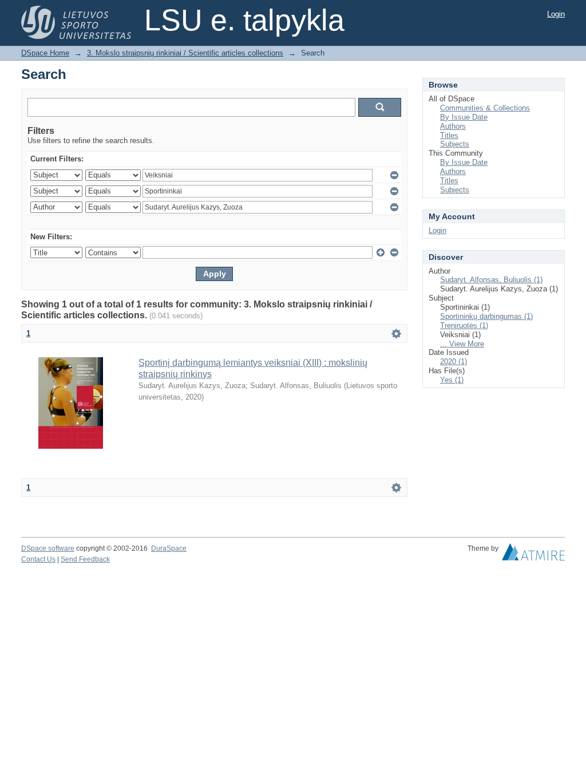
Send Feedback (85, 559)
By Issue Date (464, 117)
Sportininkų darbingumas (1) (486, 316)
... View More (462, 343)
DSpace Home (45, 53)
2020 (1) (453, 361)
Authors (453, 126)
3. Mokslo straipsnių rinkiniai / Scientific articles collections (185, 53)
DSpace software (47, 548)
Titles (449, 135)
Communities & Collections (485, 108)
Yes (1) (452, 380)
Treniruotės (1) (464, 325)
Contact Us (38, 559)
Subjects (454, 144)
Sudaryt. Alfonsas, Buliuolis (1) (491, 279)
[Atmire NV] (533, 555)
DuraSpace (169, 548)
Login (556, 14)
